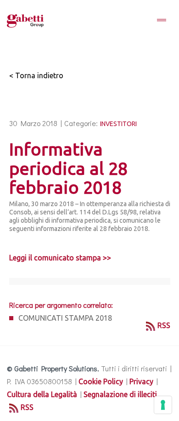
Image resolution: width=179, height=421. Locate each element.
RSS (163, 325)
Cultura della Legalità (42, 394)
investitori (118, 123)
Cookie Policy (100, 381)
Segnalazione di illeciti (120, 394)
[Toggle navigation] (161, 20)
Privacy (141, 381)
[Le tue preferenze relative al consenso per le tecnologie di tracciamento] (163, 405)
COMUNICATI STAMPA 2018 (65, 318)
